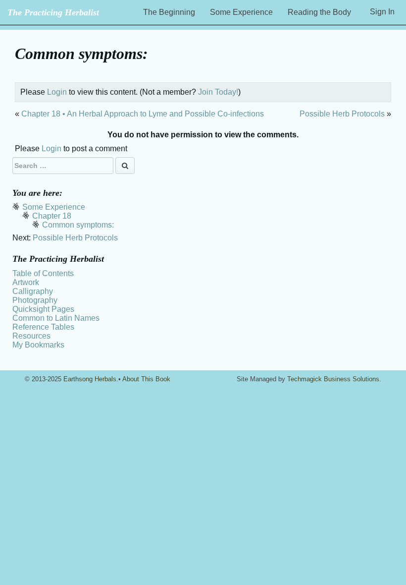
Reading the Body (319, 12)
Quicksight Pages (43, 309)
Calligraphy (32, 291)
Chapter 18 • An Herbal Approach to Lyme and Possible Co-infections (142, 114)
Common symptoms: (78, 225)
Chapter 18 (51, 216)
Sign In (382, 11)
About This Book (146, 379)
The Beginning (169, 12)
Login (57, 92)
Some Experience (241, 12)
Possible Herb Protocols (342, 114)
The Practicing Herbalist (53, 12)
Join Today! (218, 92)
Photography (34, 300)
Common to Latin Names (56, 318)
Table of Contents (43, 273)
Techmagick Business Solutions (333, 379)
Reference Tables (43, 327)
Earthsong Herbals (89, 379)
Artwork (25, 282)
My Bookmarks (38, 345)
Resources (31, 336)
